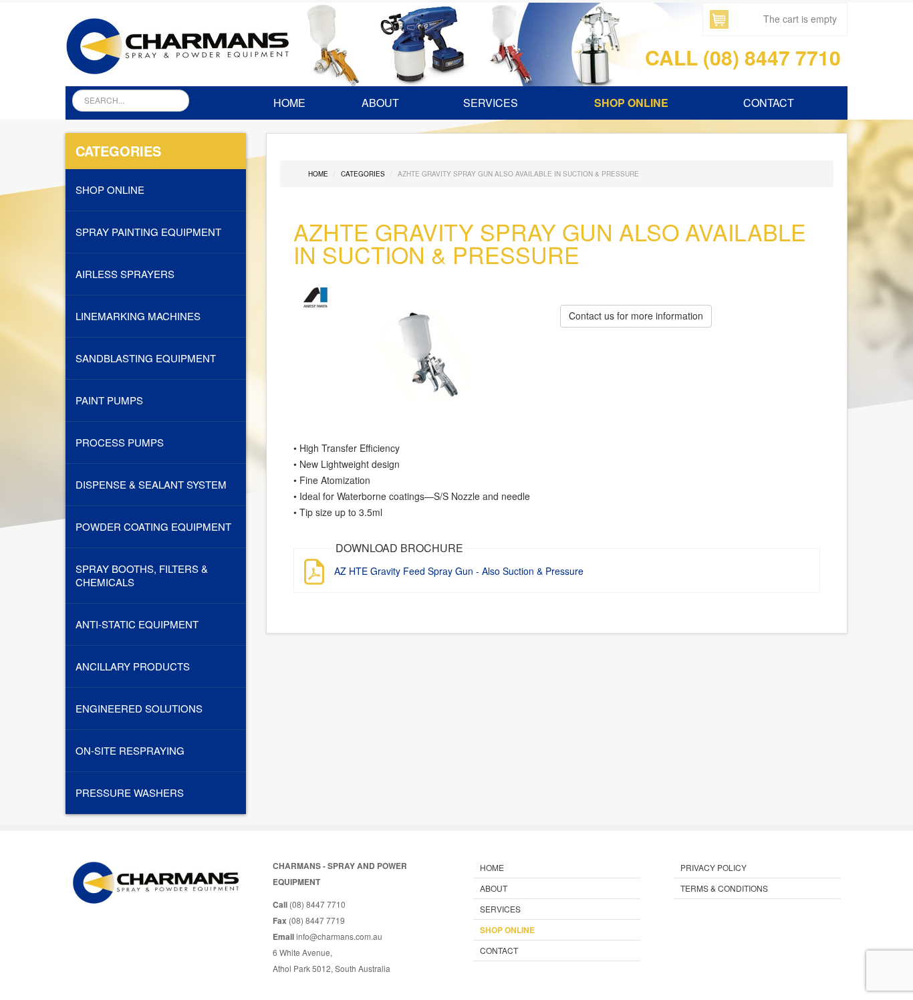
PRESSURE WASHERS (130, 792)
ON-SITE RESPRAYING (130, 750)
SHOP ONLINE (631, 102)
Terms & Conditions (724, 888)
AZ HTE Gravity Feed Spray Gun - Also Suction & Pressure (458, 571)
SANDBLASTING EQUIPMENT (146, 358)
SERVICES (490, 102)
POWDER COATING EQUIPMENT (153, 526)
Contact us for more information (636, 315)
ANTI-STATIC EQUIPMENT (137, 624)
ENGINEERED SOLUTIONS (139, 708)
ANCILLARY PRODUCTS (133, 666)
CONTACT (768, 102)
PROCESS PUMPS (120, 442)
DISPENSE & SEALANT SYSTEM (151, 484)
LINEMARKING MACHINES (138, 316)
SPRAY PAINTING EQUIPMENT (148, 232)
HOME (289, 102)
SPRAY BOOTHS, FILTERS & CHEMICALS (142, 575)
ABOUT (380, 102)
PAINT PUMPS (109, 400)
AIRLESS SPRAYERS (125, 274)
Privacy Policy (713, 867)
